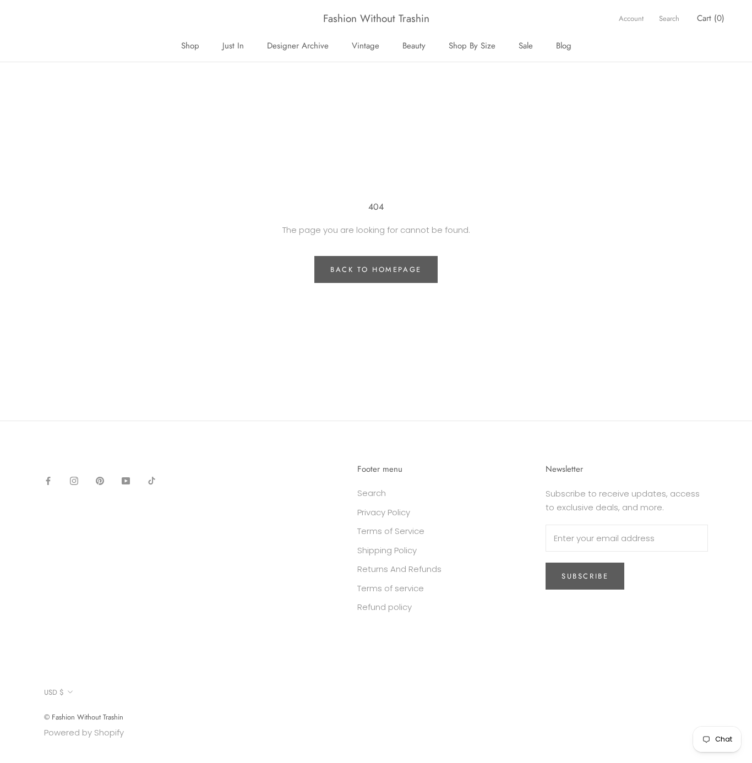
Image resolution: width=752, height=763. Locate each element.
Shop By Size (472, 46)
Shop (190, 46)
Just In (233, 46)
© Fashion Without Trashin (83, 717)
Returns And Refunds (399, 569)
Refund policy (384, 607)
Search (669, 18)
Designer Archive (298, 46)
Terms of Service (390, 531)
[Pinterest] (100, 480)
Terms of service (390, 588)
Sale (526, 46)
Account (631, 18)
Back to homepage (376, 269)
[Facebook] (48, 480)
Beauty (414, 46)
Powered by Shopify (84, 732)
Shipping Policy (387, 550)
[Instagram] (74, 480)
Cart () (710, 18)
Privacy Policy (383, 512)
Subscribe (585, 576)
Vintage (365, 46)
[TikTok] (152, 480)
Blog (563, 46)
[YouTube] (126, 480)
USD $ (54, 692)
